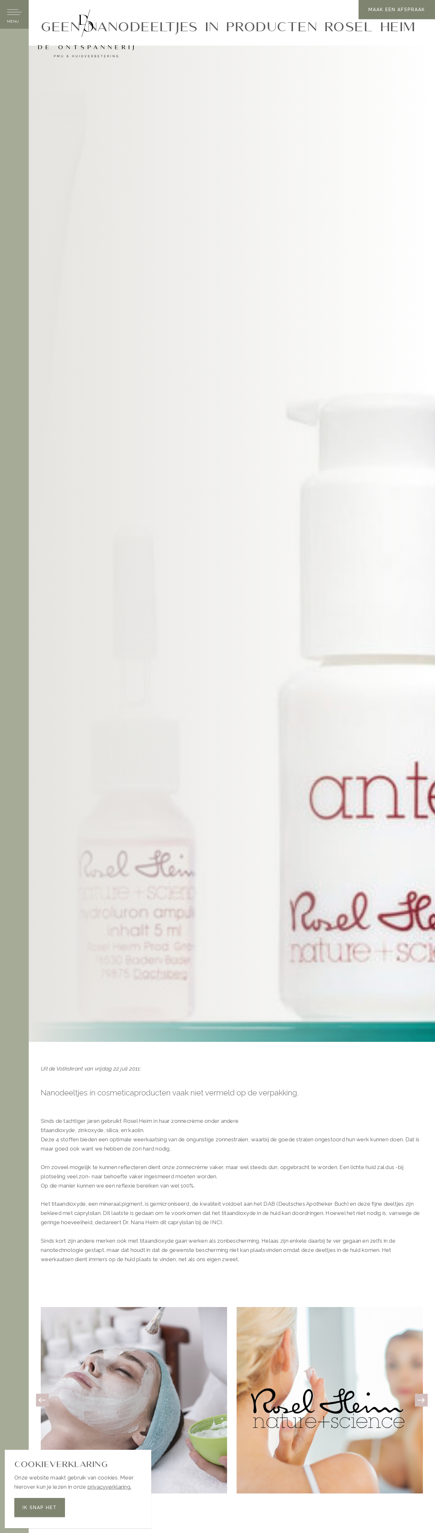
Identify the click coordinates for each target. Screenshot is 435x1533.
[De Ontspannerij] (86, 33)
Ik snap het (40, 1507)
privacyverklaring (109, 1487)
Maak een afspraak (396, 9)
